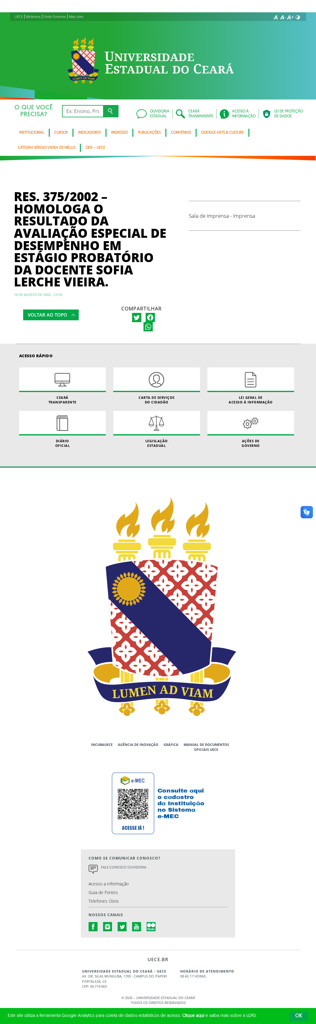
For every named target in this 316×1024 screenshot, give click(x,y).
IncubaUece (102, 744)
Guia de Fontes (103, 892)
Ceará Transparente (62, 399)
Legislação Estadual (156, 443)
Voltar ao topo (47, 315)
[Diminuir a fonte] (283, 17)
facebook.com (93, 926)
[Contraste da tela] (297, 17)
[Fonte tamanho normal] (275, 17)
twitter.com (122, 926)
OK (298, 1016)
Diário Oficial (62, 443)
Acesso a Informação (109, 884)
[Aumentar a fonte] (290, 17)
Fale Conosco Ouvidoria (123, 867)
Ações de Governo (251, 443)
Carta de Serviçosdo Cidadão (157, 399)
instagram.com (107, 926)
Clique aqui (193, 1016)
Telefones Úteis (104, 901)
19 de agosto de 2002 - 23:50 (38, 294)
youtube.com (136, 926)
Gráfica (171, 744)
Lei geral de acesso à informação (251, 399)
